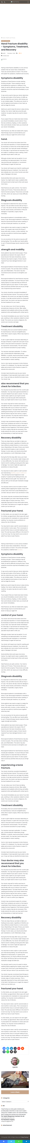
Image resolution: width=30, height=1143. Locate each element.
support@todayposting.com (7, 1118)
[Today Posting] (15, 2)
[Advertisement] (15, 21)
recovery (19, 549)
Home (3, 37)
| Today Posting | (24, 1137)
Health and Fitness (10, 37)
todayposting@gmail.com (7, 1121)
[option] (15, 1079)
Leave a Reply (15, 1092)
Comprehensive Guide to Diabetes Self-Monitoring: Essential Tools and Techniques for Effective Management (15, 1081)
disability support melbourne (18, 473)
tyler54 (3, 53)
